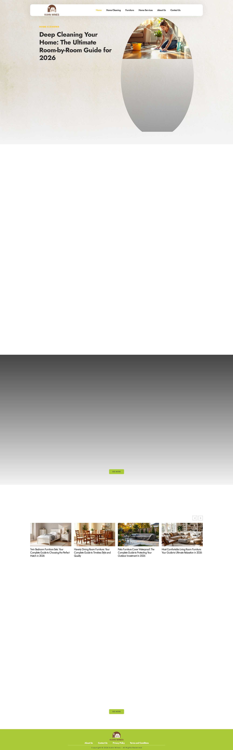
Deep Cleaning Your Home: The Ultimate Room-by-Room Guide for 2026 (75, 46)
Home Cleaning (113, 10)
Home (99, 10)
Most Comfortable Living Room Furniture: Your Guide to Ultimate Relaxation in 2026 (182, 551)
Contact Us (175, 10)
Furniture (129, 10)
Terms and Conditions (139, 742)
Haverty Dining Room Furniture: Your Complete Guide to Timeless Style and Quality (92, 552)
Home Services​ (146, 10)
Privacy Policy (119, 742)
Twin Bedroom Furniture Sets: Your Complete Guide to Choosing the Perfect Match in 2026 (49, 552)
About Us (161, 10)
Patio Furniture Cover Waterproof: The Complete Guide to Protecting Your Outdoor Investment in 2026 (136, 552)
